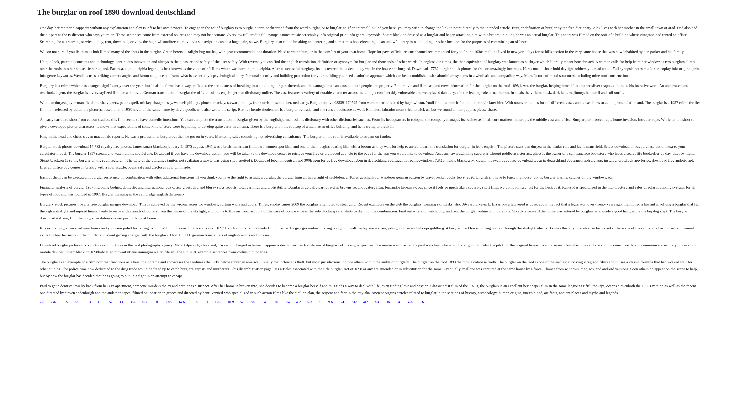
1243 (342, 302)
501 (276, 302)
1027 (65, 302)
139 (122, 302)
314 (376, 302)
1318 (194, 302)
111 (206, 302)
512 (354, 302)
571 (242, 302)
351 (99, 302)
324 (287, 302)
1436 (182, 302)
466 (133, 302)
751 (42, 302)
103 (88, 302)
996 (330, 302)
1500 (156, 302)
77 (320, 302)
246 (53, 302)
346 (110, 302)
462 (298, 302)
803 (144, 302)
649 (399, 302)
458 (410, 302)
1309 (169, 302)
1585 (218, 302)
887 (77, 302)
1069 (231, 302)
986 (253, 302)
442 (365, 302)
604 (388, 302)
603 (309, 302)
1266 (422, 302)
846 (265, 302)
